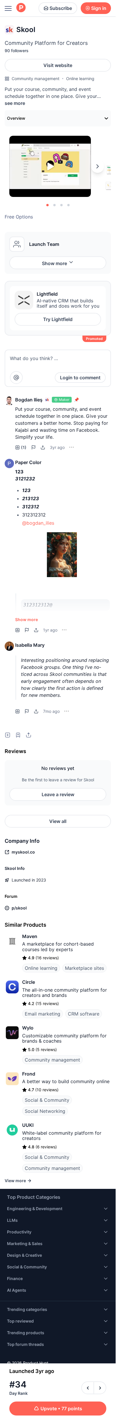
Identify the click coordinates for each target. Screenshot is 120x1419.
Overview (16, 118)
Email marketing (42, 1014)
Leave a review (58, 794)
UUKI (27, 1125)
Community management (35, 78)
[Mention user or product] (16, 377)
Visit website (57, 65)
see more (15, 103)
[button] (9, 401)
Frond (28, 1074)
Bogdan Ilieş (29, 400)
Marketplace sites (84, 968)
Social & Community (47, 1100)
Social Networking (45, 1111)
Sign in (98, 8)
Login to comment (80, 377)
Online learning (80, 78)
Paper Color (28, 462)
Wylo (27, 1028)
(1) (24, 447)
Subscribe (61, 8)
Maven (29, 936)
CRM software (83, 1014)
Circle (28, 982)
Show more (54, 263)
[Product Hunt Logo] (21, 8)
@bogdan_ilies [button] (38, 523)
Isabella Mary (30, 645)
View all (57, 821)
